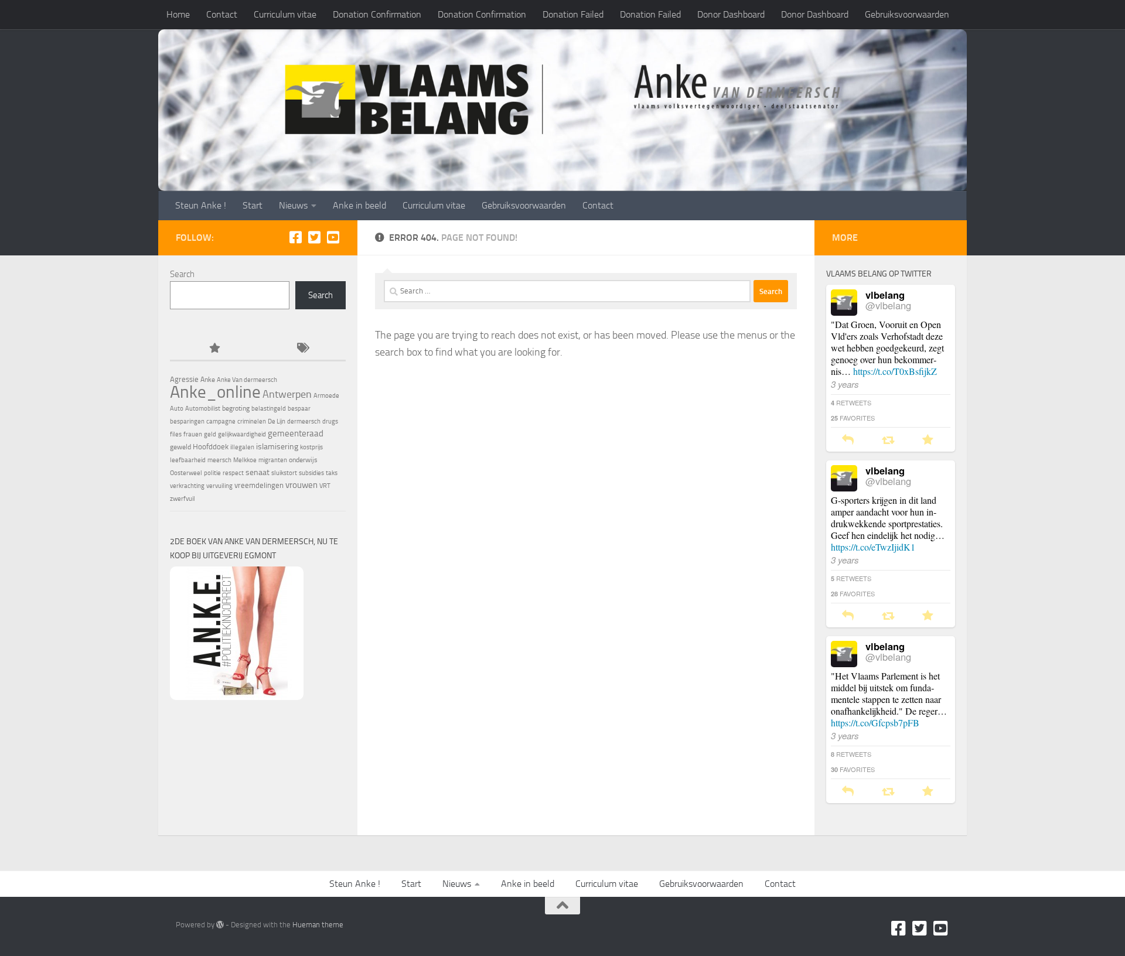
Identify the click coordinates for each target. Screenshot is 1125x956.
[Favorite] (927, 440)
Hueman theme (317, 924)
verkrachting (187, 486)
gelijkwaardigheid (242, 434)
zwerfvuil (182, 499)
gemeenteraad (295, 433)
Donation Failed (573, 14)
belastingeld (268, 408)
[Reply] (848, 440)
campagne (221, 421)
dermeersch (304, 421)
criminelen (251, 421)
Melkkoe (245, 460)
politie (212, 473)
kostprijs (311, 447)
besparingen (187, 421)
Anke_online (215, 392)
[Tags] (302, 348)
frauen (192, 434)
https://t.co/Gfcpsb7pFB (875, 722)
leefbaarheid (188, 460)
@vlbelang (888, 305)
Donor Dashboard (731, 14)
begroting (236, 408)
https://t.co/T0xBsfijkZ (895, 371)
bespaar (299, 408)
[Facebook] (295, 237)
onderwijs (303, 460)
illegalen (242, 447)
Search (182, 274)
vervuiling (219, 486)
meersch (219, 460)
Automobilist (202, 408)
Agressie (184, 379)
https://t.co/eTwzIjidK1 (873, 547)
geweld (180, 447)
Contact (221, 14)
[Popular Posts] (214, 348)
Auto (176, 408)
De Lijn (276, 421)
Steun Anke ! (200, 205)
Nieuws (293, 205)
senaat (258, 472)
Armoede (326, 396)
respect (233, 473)
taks (332, 473)
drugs (330, 421)
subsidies (311, 473)
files (176, 434)
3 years (845, 384)
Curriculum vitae (285, 14)
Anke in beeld (359, 205)
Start (252, 205)
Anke (207, 379)
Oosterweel (186, 473)
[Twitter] (314, 237)
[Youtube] (333, 237)
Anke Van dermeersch (247, 380)
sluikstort (284, 473)
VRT (324, 486)
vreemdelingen (259, 485)
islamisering (277, 446)
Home (178, 14)
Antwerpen (287, 394)
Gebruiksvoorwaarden (907, 14)
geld (210, 434)
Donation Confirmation (377, 14)
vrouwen (301, 485)
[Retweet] (888, 440)
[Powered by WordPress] (220, 924)
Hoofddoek (211, 446)
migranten (272, 460)
